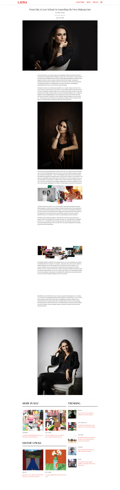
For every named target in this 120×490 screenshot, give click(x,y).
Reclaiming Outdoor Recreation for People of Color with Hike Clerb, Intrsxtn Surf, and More (87, 439)
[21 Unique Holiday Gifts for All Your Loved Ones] (55, 460)
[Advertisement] (60, 235)
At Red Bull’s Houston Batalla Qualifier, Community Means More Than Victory (86, 463)
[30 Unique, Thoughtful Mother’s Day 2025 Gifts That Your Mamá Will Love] (33, 420)
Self (89, 3)
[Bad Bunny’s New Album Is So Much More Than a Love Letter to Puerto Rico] (33, 460)
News (95, 3)
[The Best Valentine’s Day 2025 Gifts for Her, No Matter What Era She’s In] (55, 420)
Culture (80, 3)
